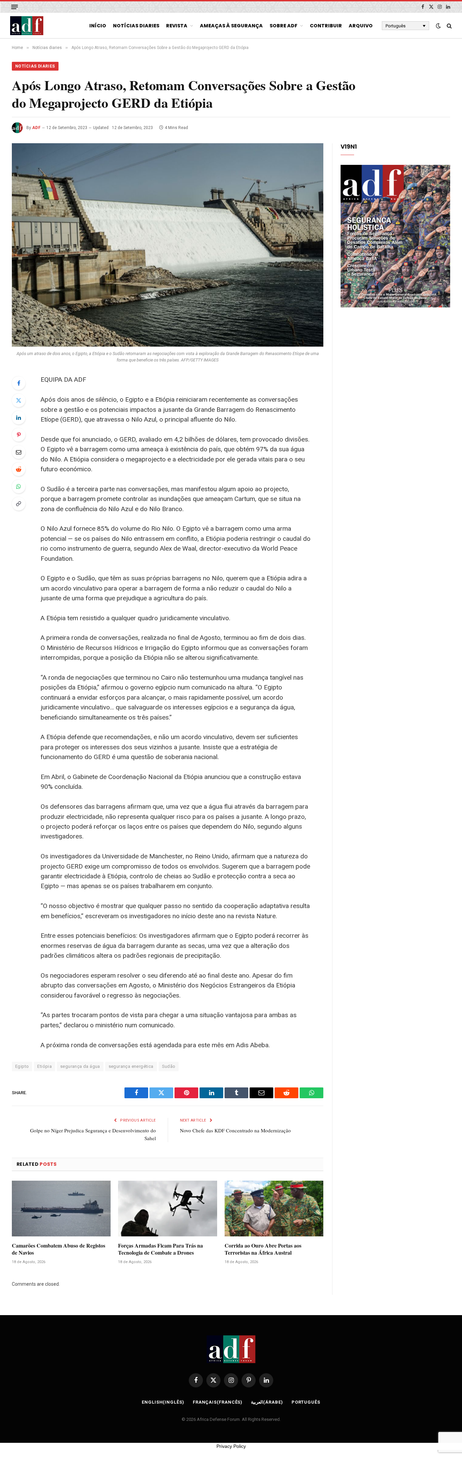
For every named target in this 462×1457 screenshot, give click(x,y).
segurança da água (80, 1066)
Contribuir (326, 25)
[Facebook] (18, 383)
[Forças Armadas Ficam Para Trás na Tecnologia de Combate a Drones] (167, 1208)
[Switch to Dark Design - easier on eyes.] (438, 25)
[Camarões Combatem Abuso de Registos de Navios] (61, 1208)
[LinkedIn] (18, 417)
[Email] (18, 452)
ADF (36, 127)
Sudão (169, 1066)
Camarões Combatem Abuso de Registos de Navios (58, 1249)
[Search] (448, 25)
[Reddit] (18, 469)
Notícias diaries (136, 25)
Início (97, 25)
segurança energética (131, 1066)
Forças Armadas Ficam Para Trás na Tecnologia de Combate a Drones (160, 1249)
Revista (176, 25)
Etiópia (44, 1066)
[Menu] (14, 7)
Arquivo (361, 25)
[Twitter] (18, 400)
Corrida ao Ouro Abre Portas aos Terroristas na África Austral (263, 1249)
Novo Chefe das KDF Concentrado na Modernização (235, 1130)
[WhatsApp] (18, 486)
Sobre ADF (283, 25)
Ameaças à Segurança (231, 25)
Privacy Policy (231, 1446)
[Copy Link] (18, 503)
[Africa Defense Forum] (26, 26)
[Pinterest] (18, 435)
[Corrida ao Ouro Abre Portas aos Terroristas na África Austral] (274, 1208)
